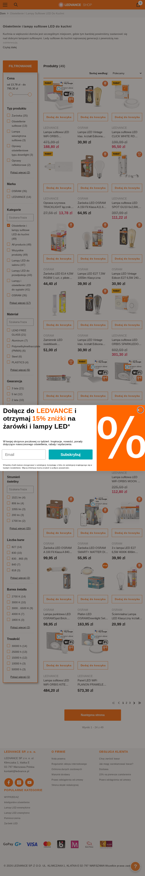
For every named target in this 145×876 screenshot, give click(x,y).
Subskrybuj (71, 454)
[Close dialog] (140, 410)
